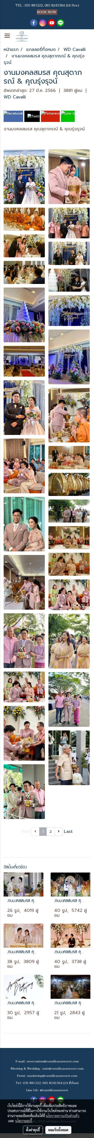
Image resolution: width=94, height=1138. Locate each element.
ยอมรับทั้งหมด (58, 1130)
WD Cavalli (15, 97)
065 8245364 (55, 5)
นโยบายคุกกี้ (23, 1121)
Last (68, 831)
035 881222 (34, 5)
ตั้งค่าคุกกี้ (33, 1130)
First (25, 831)
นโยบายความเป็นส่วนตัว (62, 1116)
